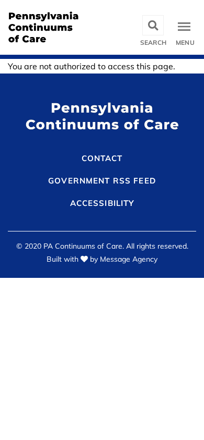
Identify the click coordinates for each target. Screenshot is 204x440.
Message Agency (128, 259)
